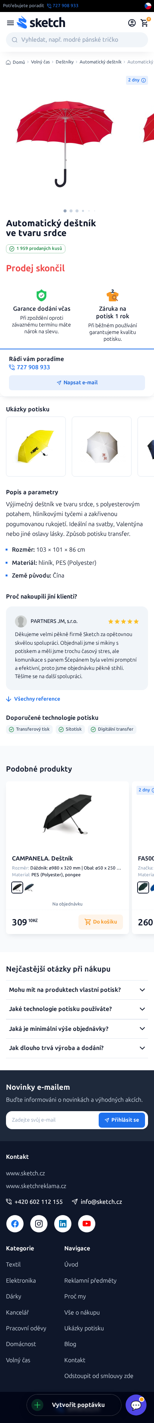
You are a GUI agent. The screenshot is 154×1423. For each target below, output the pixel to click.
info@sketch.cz (101, 1202)
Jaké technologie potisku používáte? (60, 1008)
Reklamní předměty (90, 1280)
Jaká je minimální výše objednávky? (58, 1028)
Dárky (13, 1296)
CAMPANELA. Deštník (42, 858)
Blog (70, 1344)
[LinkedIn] (63, 1224)
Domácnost (21, 1344)
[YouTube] (87, 1224)
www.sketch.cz (25, 1173)
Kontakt (74, 1360)
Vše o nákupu (82, 1312)
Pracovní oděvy (26, 1328)
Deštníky (65, 62)
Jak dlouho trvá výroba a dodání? (56, 1047)
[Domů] (40, 23)
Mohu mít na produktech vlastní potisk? (65, 989)
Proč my (75, 1296)
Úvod (71, 1264)
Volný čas (40, 62)
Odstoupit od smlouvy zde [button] (98, 1375)
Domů (19, 62)
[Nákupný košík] (144, 23)
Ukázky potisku (84, 1328)
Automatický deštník (100, 62)
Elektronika (21, 1280)
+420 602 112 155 (39, 1202)
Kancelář (17, 1312)
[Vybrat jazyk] (148, 6)
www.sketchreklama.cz (36, 1186)
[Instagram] (39, 1224)
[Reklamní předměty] (10, 22)
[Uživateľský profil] (132, 23)
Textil (13, 1264)
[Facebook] (15, 1224)
